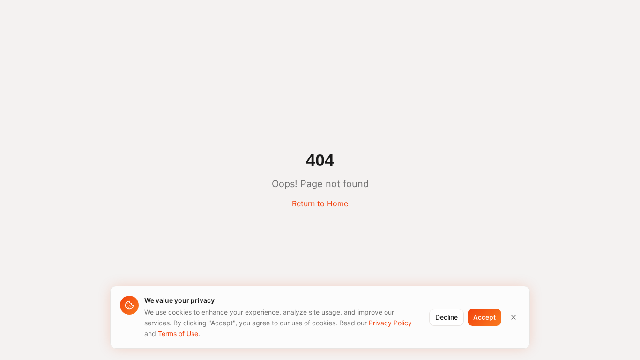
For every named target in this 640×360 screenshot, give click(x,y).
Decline (446, 317)
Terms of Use (178, 333)
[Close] (513, 317)
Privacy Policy (390, 323)
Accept (484, 317)
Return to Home (320, 203)
